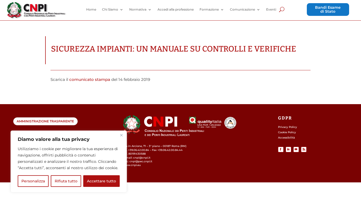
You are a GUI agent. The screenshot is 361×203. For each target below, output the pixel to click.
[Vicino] (121, 135)
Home (91, 9)
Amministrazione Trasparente (45, 121)
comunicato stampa (89, 79)
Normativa (137, 9)
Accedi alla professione (176, 9)
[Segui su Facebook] (281, 149)
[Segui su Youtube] (296, 149)
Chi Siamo (110, 9)
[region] (69, 161)
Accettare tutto (101, 181)
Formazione (209, 9)
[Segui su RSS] (304, 149)
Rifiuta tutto (66, 181)
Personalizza (33, 181)
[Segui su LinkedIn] (288, 149)
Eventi (271, 9)
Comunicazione (242, 9)
